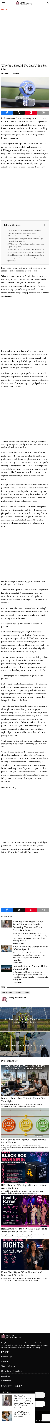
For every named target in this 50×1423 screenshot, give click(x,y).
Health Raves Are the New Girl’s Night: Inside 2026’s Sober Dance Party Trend (24, 1230)
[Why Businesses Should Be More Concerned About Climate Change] (25, 1019)
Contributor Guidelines (11, 1371)
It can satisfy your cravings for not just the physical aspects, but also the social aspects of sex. (25, 231)
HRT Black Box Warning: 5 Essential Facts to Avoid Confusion (24, 1186)
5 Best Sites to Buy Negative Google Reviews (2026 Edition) (23, 1141)
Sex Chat (18, 992)
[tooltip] (7, 113)
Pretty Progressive (17, 997)
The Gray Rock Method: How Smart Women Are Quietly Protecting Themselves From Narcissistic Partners (28, 926)
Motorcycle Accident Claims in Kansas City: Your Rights (23, 1100)
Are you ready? (10, 260)
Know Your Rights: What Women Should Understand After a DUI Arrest (22, 1274)
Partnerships (6, 1356)
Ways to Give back (9, 1366)
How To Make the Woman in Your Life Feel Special (30, 948)
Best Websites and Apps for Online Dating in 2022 (30, 967)
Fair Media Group (37, 1420)
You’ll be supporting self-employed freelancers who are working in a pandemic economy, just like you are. (26, 256)
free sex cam (13, 147)
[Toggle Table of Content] (43, 225)
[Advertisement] (25, 38)
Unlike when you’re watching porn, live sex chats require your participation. (27, 245)
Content (4, 9)
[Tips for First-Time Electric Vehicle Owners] (25, 1044)
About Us (5, 1375)
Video (26, 992)
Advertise (5, 1361)
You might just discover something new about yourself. (26, 252)
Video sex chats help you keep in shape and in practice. (26, 249)
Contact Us (6, 1380)
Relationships (7, 992)
